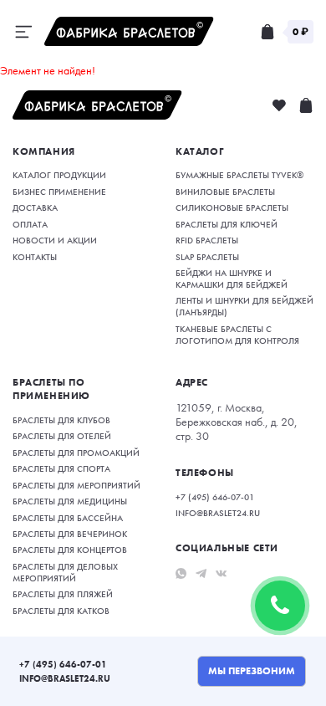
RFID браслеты (207, 240)
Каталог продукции (59, 175)
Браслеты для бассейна (68, 518)
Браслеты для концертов (70, 549)
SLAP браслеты (207, 257)
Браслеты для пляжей (63, 594)
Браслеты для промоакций (76, 452)
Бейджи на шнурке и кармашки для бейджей (232, 278)
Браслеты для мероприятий (76, 485)
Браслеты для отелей (62, 436)
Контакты (35, 257)
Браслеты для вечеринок (70, 534)
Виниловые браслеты (225, 191)
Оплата (30, 224)
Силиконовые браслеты (232, 207)
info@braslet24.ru (64, 678)
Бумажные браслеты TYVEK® (239, 175)
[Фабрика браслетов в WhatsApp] (181, 572)
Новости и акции (55, 240)
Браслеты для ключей (227, 224)
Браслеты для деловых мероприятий (65, 572)
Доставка (35, 207)
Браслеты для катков (61, 610)
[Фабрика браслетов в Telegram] (201, 572)
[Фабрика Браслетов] (129, 31)
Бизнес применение (59, 191)
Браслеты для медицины (70, 501)
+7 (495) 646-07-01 (63, 664)
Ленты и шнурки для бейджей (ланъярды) (244, 306)
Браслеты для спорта (61, 468)
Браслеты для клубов (61, 420)
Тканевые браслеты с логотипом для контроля (237, 334)
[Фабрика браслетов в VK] (221, 572)
